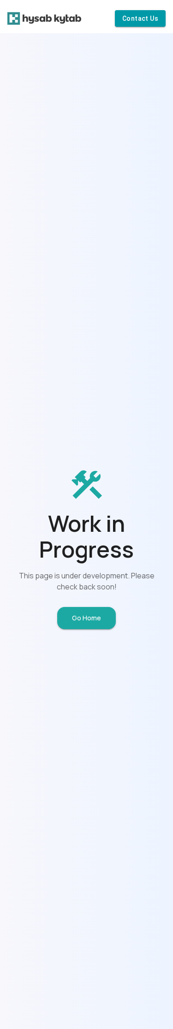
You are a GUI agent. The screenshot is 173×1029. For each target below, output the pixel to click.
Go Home (86, 617)
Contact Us (140, 18)
